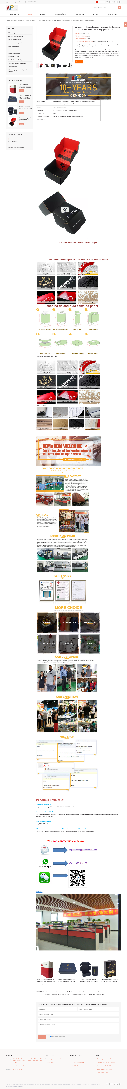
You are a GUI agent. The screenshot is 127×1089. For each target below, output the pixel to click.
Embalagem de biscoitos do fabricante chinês (57, 994)
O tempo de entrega (81, 38)
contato (10, 1055)
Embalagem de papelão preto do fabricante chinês (58, 991)
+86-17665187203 (31, 2)
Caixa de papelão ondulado (79, 994)
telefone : (8, 1069)
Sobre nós (95, 14)
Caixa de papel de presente (15, 33)
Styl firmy (39, 892)
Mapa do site (75, 1059)
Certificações (50, 1062)
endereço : (9, 1059)
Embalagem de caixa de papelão (17, 63)
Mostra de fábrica (60, 14)
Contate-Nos (75, 1065)
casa (8, 20)
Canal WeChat (111, 14)
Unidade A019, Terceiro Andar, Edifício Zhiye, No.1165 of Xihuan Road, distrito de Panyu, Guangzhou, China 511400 (27, 1060)
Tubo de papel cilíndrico (14, 39)
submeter (42, 1036)
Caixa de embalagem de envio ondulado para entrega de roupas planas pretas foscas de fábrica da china (25, 108)
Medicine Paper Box (13, 56)
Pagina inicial (14, 14)
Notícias (42, 14)
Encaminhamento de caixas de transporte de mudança (90, 991)
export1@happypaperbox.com (16, 2)
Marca (77, 33)
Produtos (29, 14)
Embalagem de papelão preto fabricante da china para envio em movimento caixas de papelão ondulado (25, 119)
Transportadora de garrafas (15, 43)
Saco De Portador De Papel (15, 60)
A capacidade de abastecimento (84, 41)
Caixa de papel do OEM (14, 53)
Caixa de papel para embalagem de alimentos (109, 1059)
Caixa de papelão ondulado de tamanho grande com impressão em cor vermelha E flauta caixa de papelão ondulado (25, 86)
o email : (8, 1065)
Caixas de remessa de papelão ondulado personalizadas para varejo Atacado (25, 97)
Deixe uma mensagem (78, 1062)
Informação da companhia (54, 1059)
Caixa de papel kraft (13, 46)
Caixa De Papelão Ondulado (27, 20)
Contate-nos (80, 14)
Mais (21, 90)
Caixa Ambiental (12, 66)
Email (79, 62)
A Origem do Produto (81, 36)
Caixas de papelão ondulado (97, 994)
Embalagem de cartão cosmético (17, 49)
